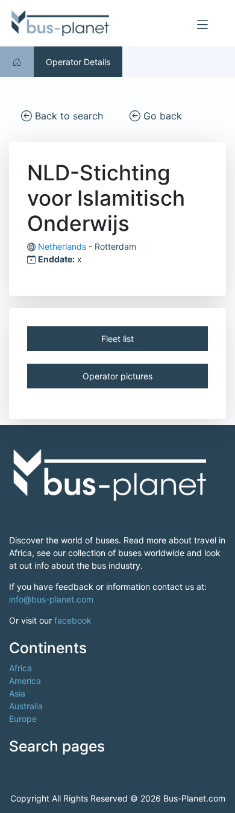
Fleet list (117, 339)
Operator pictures (117, 376)
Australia (26, 706)
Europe (23, 718)
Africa (20, 668)
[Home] (17, 62)
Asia (17, 693)
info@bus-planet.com (51, 599)
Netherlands (62, 246)
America (25, 680)
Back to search (67, 116)
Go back (161, 116)
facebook (73, 620)
